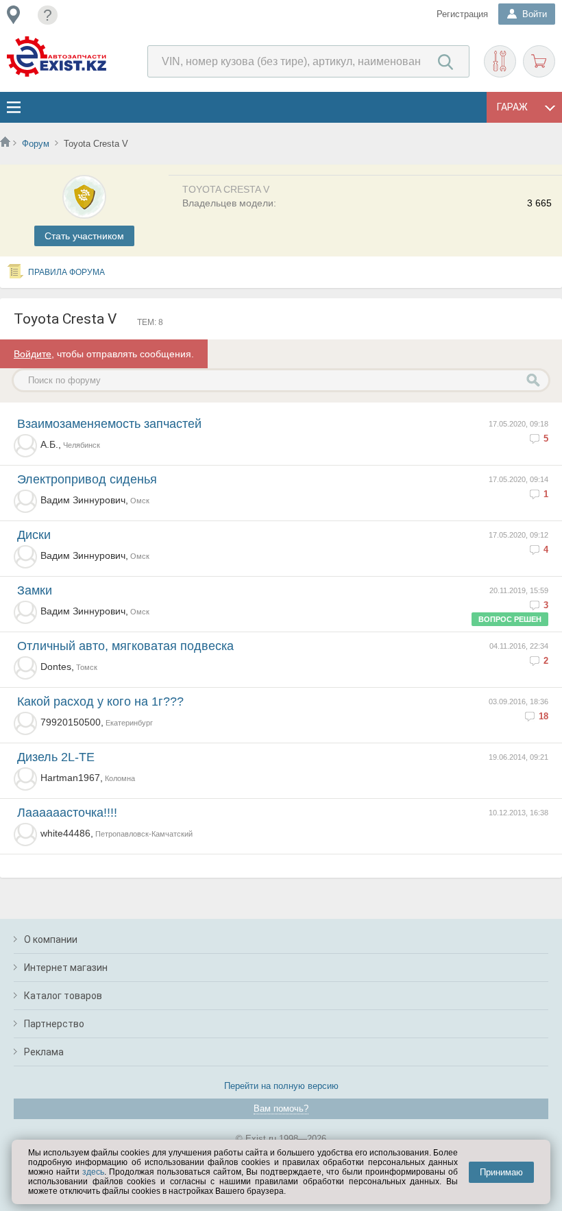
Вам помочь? (281, 1108)
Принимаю (501, 1172)
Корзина (539, 61)
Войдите (32, 353)
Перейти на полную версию (281, 1086)
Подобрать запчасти (500, 61)
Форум (35, 144)
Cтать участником (84, 235)
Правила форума (66, 272)
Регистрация (462, 14)
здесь (93, 1172)
